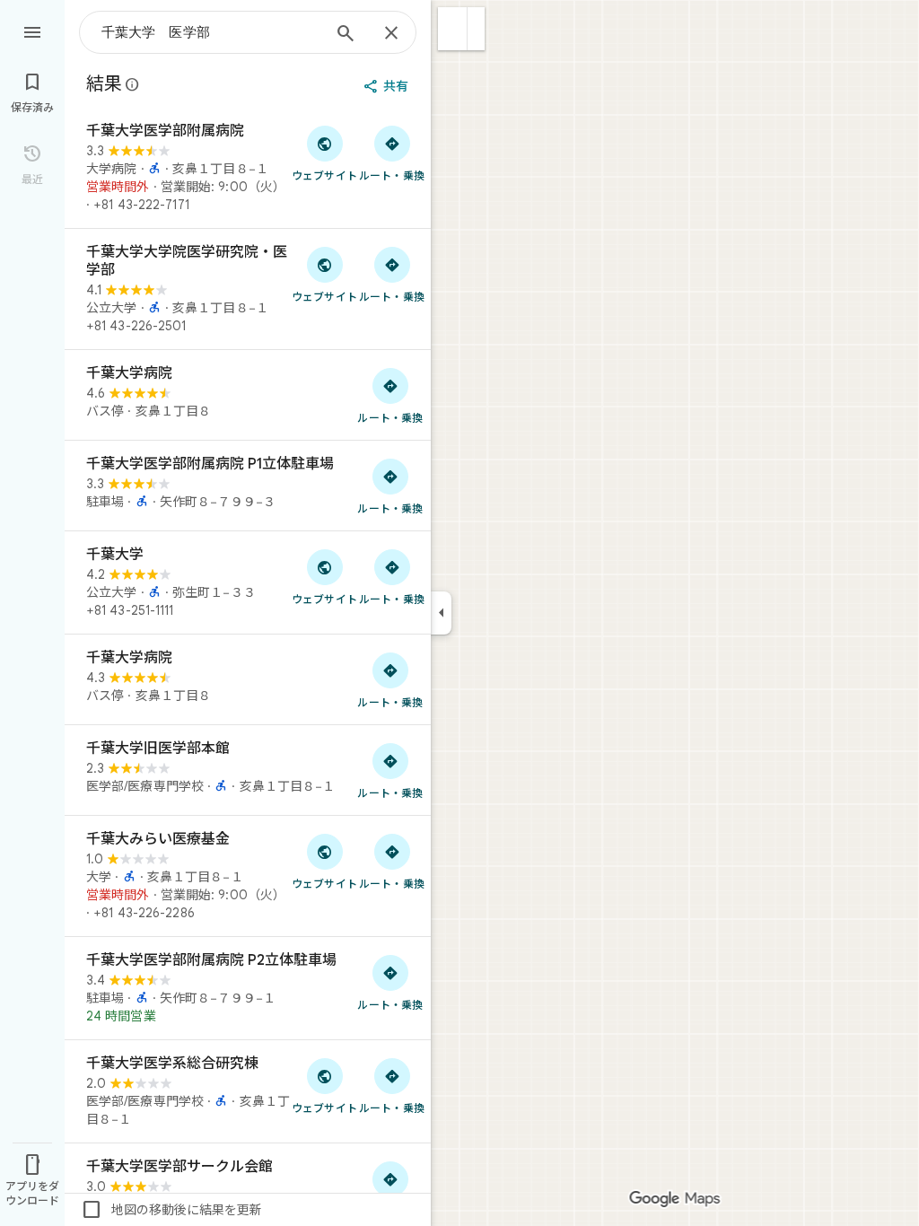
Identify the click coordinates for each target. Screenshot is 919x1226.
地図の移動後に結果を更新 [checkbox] (171, 1210)
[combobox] (210, 32)
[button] (453, 28)
